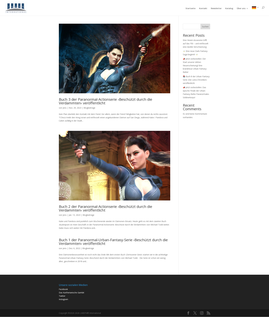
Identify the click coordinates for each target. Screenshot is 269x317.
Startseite (190, 8)
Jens (65, 107)
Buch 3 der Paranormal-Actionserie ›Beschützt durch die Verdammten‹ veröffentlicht (105, 101)
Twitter (62, 296)
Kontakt (203, 8)
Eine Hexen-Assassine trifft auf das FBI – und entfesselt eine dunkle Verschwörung (195, 43)
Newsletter (216, 8)
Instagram (63, 299)
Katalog (229, 8)
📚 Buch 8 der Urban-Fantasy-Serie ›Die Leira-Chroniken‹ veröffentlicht (196, 79)
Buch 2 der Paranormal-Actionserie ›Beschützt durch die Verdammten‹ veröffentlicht (105, 208)
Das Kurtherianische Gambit (71, 292)
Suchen (205, 26)
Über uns (241, 8)
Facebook (63, 289)
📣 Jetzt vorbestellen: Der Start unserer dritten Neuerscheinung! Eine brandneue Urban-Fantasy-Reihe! (195, 65)
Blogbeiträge (89, 107)
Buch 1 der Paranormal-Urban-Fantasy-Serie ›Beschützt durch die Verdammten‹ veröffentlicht (113, 241)
